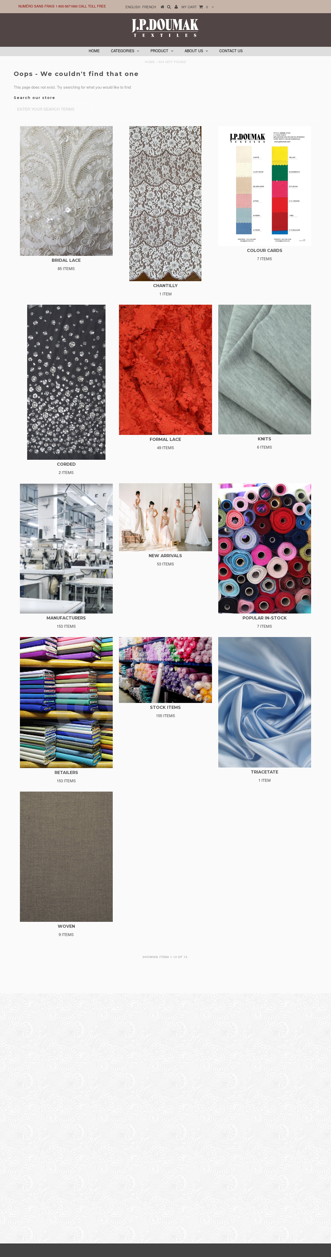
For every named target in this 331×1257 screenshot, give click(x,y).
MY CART (195, 6)
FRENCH (149, 6)
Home (150, 61)
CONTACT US (231, 50)
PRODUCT (159, 50)
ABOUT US (194, 50)
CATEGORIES (122, 50)
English (132, 6)
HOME (94, 50)
